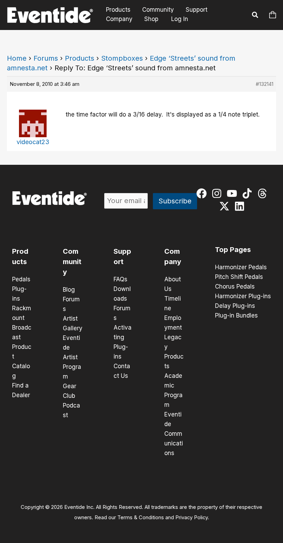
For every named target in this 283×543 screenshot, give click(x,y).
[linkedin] (241, 206)
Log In (179, 19)
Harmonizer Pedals (241, 267)
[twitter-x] (226, 206)
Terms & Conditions (140, 517)
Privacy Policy (191, 517)
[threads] (264, 193)
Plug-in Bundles (236, 315)
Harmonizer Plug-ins (243, 296)
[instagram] (218, 193)
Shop (151, 19)
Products (118, 10)
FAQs (120, 279)
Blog (69, 289)
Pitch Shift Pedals (239, 276)
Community (158, 10)
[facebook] (203, 193)
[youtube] (233, 193)
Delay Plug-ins (235, 305)
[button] (255, 16)
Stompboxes (122, 58)
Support (196, 10)
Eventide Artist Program (72, 357)
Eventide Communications (173, 433)
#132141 (264, 84)
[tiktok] (248, 193)
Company (119, 19)
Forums (45, 58)
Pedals (21, 279)
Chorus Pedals (235, 286)
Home (17, 58)
